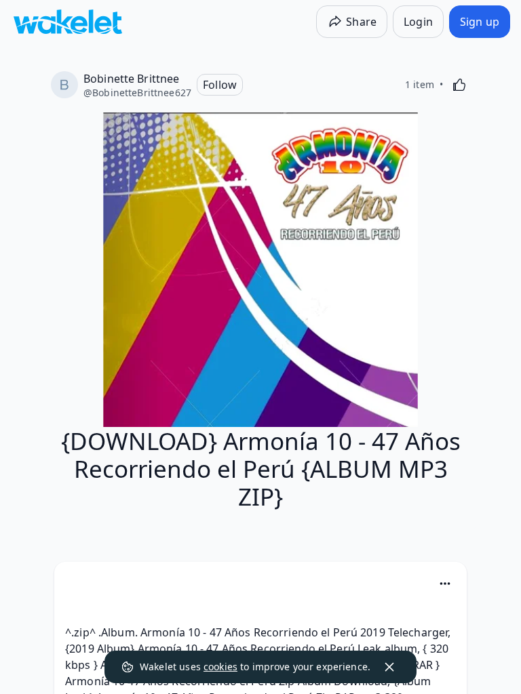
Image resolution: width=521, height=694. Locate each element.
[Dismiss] (389, 667)
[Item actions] (445, 583)
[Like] (459, 85)
